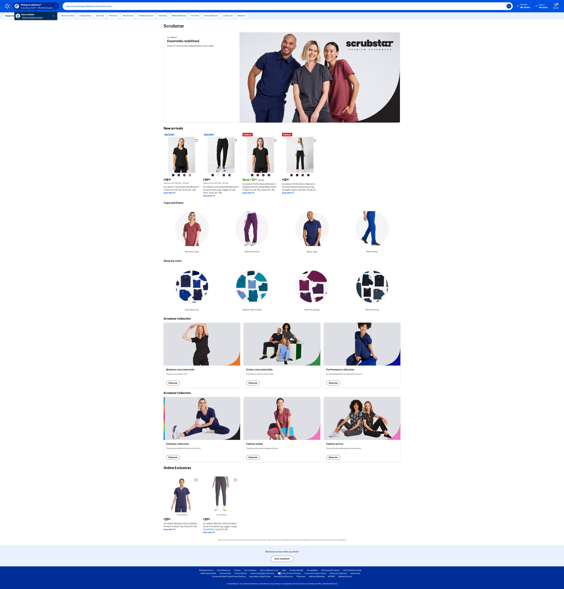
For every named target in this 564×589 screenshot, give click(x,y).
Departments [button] (11, 16)
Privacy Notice (240, 573)
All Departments (206, 570)
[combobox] (288, 6)
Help (284, 570)
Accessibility (312, 570)
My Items (195, 15)
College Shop (85, 15)
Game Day (162, 15)
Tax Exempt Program (330, 570)
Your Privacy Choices (292, 573)
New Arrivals (128, 15)
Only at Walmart (211, 15)
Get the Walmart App (352, 570)
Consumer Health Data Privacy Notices (229, 576)
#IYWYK (331, 576)
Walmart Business (317, 576)
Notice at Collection (338, 573)
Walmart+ (241, 15)
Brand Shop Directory (283, 576)
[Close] (54, 16)
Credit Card (228, 15)
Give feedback (282, 558)
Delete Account (345, 576)
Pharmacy (113, 15)
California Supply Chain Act (262, 573)
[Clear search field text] (502, 6)
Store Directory (223, 570)
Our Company (250, 570)
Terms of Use (225, 573)
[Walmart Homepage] (7, 6)
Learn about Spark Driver (260, 576)
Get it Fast (100, 15)
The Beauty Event (145, 15)
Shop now (172, 383)
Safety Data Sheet (208, 573)
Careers (237, 570)
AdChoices (355, 573)
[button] (523, 6)
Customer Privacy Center (315, 573)
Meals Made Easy (179, 15)
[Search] (509, 6)
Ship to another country (32, 17)
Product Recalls (296, 570)
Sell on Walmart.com (269, 570)
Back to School (67, 15)
